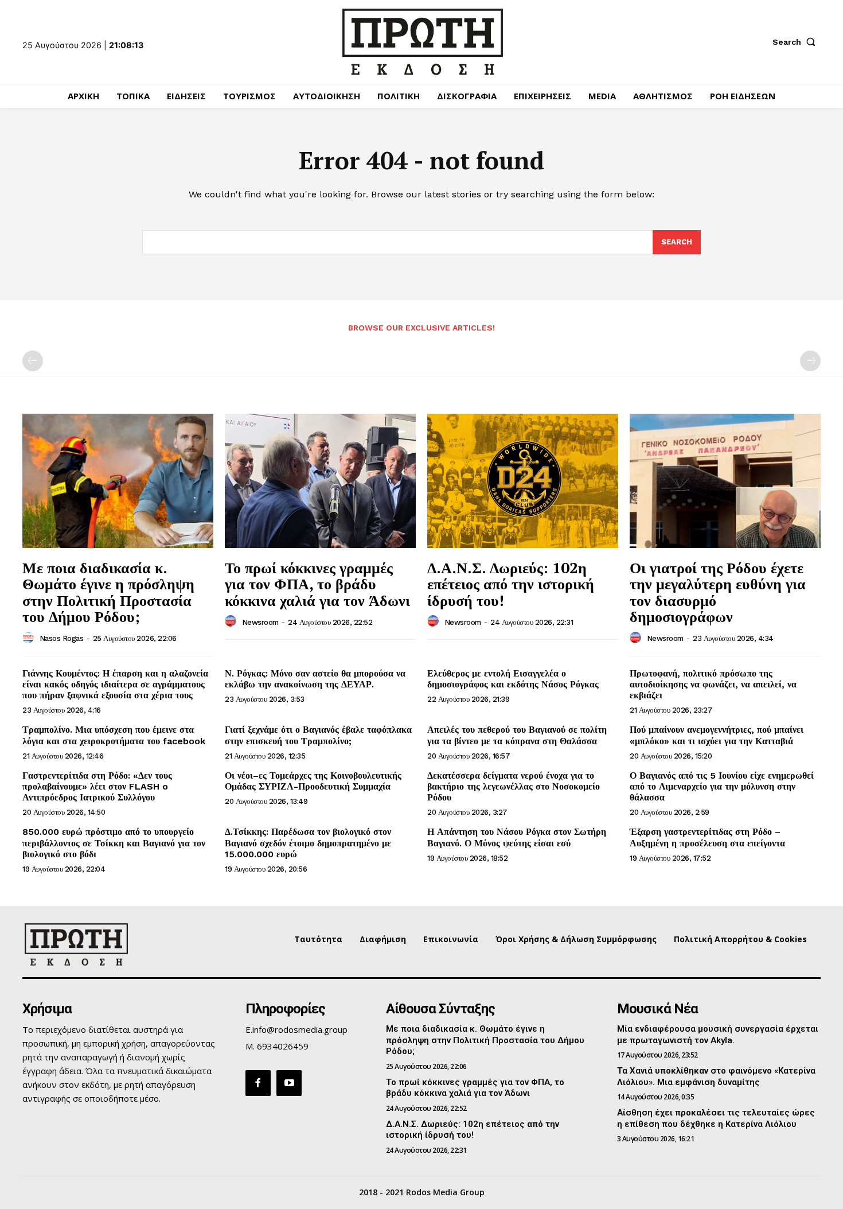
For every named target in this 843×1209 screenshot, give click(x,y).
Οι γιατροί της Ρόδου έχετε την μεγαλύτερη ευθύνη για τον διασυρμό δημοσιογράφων (718, 592)
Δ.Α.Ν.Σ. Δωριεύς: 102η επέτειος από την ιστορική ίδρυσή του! (510, 584)
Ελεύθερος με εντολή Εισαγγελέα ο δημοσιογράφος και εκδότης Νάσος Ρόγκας (513, 679)
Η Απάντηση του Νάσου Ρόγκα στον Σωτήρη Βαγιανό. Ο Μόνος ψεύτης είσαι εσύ (516, 837)
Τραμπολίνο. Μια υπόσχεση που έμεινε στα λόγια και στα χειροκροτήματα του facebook (113, 735)
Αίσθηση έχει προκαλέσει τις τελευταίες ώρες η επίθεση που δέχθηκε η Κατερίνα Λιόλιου (716, 1118)
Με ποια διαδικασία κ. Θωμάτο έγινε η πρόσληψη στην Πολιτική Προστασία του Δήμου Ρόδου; (108, 592)
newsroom (260, 622)
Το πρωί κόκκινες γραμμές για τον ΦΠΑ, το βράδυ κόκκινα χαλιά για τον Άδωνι (317, 584)
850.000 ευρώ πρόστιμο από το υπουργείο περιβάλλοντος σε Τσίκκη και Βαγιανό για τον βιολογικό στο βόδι (113, 842)
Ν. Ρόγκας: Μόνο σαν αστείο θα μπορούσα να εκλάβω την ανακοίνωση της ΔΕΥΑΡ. (315, 679)
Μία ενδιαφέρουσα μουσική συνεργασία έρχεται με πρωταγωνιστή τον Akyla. (717, 1034)
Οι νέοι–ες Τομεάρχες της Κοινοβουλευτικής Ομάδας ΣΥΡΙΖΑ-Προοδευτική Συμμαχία (313, 781)
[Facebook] (258, 1082)
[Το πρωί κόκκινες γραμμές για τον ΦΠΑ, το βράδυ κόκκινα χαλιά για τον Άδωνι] (320, 480)
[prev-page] (32, 361)
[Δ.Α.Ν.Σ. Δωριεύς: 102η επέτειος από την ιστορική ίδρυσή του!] (522, 480)
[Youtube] (289, 1082)
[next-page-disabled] (810, 361)
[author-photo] (29, 638)
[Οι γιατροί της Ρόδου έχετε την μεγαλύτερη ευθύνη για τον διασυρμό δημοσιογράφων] (725, 480)
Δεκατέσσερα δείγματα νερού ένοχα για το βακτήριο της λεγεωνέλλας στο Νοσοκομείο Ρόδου (513, 786)
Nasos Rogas (62, 638)
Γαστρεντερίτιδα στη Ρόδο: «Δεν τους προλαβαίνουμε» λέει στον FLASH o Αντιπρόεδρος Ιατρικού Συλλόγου (97, 786)
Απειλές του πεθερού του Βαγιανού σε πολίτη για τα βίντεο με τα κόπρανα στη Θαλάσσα (517, 735)
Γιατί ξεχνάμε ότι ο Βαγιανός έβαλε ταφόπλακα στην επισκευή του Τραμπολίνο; (318, 735)
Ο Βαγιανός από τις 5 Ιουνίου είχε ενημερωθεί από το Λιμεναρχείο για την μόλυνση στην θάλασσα (722, 786)
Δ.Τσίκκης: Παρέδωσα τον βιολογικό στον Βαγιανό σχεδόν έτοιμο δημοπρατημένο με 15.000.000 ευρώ (308, 842)
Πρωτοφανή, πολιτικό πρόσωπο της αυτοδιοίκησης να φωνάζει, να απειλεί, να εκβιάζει (713, 684)
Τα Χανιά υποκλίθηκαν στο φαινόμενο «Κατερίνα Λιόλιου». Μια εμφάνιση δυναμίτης (716, 1076)
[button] (796, 42)
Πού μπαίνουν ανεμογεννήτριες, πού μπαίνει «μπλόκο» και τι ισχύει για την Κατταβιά (716, 735)
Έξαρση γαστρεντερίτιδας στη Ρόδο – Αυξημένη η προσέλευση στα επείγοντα (707, 837)
